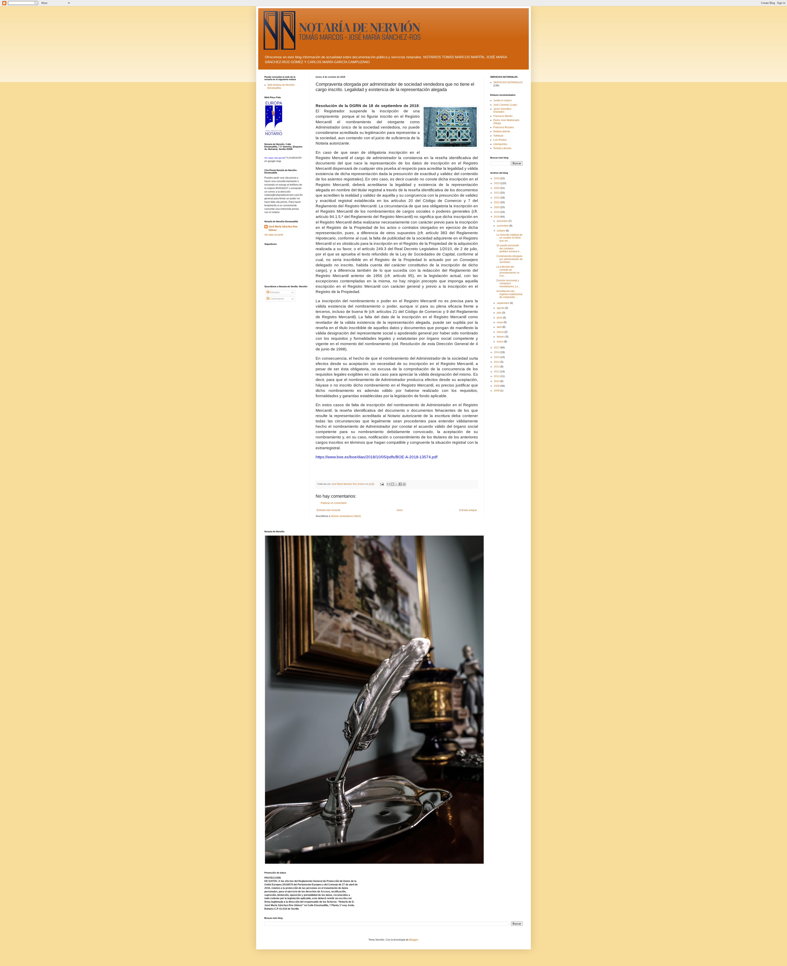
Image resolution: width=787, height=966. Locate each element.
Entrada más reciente (328, 510)
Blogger (413, 939)
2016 (497, 352)
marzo (500, 332)
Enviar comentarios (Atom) (346, 516)
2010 (497, 381)
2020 (497, 207)
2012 (497, 371)
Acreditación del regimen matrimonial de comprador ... (509, 294)
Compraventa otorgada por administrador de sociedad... (509, 259)
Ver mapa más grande (274, 158)
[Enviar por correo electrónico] (389, 484)
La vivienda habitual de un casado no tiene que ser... (509, 237)
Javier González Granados (502, 110)
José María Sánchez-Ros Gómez (283, 228)
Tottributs (498, 135)
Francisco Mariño (503, 116)
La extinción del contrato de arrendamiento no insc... (507, 271)
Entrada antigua (468, 510)
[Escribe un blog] (392, 484)
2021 (497, 202)
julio (499, 312)
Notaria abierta (501, 131)
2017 (497, 347)
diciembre (502, 221)
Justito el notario (502, 100)
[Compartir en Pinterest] (404, 484)
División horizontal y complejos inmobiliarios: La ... (508, 283)
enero (500, 341)
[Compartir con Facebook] (400, 484)
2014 (497, 361)
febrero (501, 336)
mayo (500, 322)
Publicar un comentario (334, 503)
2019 (497, 212)
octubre (501, 230)
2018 (497, 216)
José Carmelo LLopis (505, 104)
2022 (497, 197)
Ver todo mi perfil (273, 234)
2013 (497, 366)
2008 (497, 390)
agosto (501, 308)
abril (499, 327)
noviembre (503, 225)
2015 (497, 357)
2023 (497, 192)
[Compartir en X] (396, 484)
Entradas (274, 292)
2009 (497, 385)
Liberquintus (500, 144)
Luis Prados (500, 139)
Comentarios (276, 298)
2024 (497, 188)
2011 (497, 376)
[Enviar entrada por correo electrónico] (381, 484)
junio (500, 317)
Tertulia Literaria (502, 148)
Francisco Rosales (503, 127)
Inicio (400, 510)
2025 (497, 183)
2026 (497, 178)
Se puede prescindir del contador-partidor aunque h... (508, 248)
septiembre (503, 303)
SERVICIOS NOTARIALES (508, 82)
